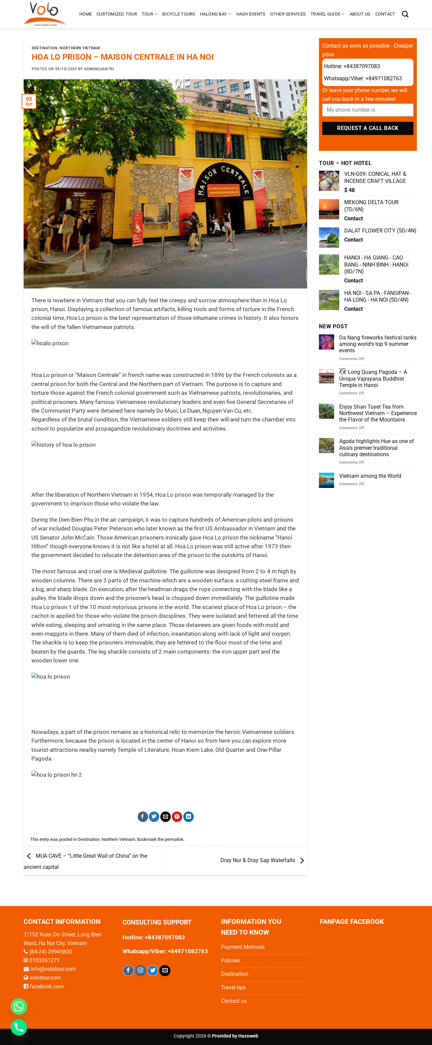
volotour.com (45, 977)
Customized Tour (117, 14)
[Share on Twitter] (154, 817)
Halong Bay (213, 14)
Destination (44, 48)
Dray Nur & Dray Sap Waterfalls (258, 860)
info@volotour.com (53, 969)
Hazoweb (248, 1036)
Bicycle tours (178, 14)
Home (85, 14)
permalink (174, 839)
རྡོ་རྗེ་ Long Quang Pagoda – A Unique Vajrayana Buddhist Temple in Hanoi (373, 378)
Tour (147, 14)
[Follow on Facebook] (128, 970)
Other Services (288, 14)
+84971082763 (384, 78)
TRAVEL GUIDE (325, 14)
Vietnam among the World (370, 476)
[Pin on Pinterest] (177, 817)
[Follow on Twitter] (152, 970)
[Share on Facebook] (143, 817)
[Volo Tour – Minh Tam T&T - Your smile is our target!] (46, 14)
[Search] (405, 14)
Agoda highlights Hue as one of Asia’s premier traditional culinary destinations (376, 447)
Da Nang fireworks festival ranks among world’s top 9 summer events (377, 344)
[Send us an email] (164, 970)
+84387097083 (362, 66)
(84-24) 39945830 (50, 951)
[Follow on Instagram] (140, 970)
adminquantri (99, 69)
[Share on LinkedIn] (188, 817)
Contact (385, 14)
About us (360, 14)
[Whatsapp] (19, 1006)
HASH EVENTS (251, 14)
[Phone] (19, 1027)
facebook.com (47, 986)
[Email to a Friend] (165, 817)
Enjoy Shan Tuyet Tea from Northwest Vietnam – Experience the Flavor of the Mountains (378, 413)
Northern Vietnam (80, 48)
